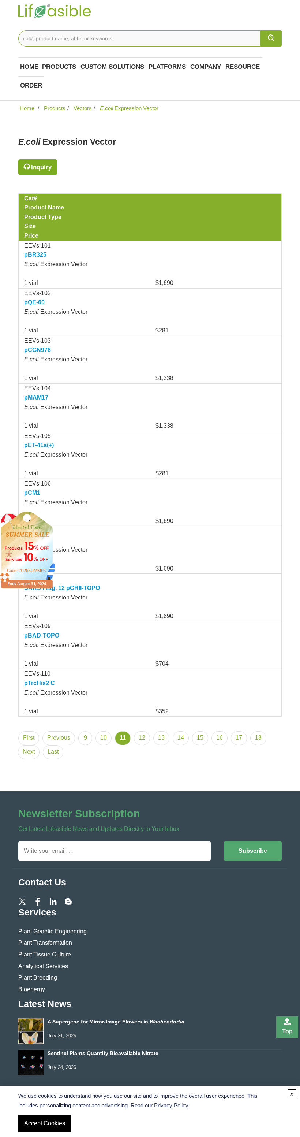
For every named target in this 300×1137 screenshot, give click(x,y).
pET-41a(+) (39, 445)
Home (29, 66)
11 (123, 738)
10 (103, 738)
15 (200, 738)
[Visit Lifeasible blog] (68, 901)
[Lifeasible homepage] (54, 10)
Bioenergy (31, 989)
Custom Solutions (112, 66)
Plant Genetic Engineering (52, 931)
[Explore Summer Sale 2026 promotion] (27, 549)
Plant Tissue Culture (44, 954)
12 (142, 738)
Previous (58, 738)
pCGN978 (37, 350)
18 (258, 738)
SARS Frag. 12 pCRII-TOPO (62, 588)
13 (161, 738)
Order (31, 85)
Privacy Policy (171, 1105)
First (28, 738)
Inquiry (41, 167)
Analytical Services (43, 966)
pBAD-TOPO (41, 635)
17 (239, 738)
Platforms (167, 66)
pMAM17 (36, 397)
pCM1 (32, 493)
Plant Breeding (37, 977)
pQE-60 (34, 302)
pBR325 (35, 255)
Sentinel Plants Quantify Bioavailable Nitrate (103, 1053)
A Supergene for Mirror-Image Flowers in (116, 1022)
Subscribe (253, 851)
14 (180, 738)
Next (29, 751)
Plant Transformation (45, 943)
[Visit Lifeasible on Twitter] (22, 901)
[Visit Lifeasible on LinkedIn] (53, 901)
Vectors (82, 108)
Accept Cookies (44, 1123)
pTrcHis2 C (39, 683)
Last (53, 751)
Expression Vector (129, 108)
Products (59, 66)
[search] (271, 38)
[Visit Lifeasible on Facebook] (38, 901)
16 (219, 738)
